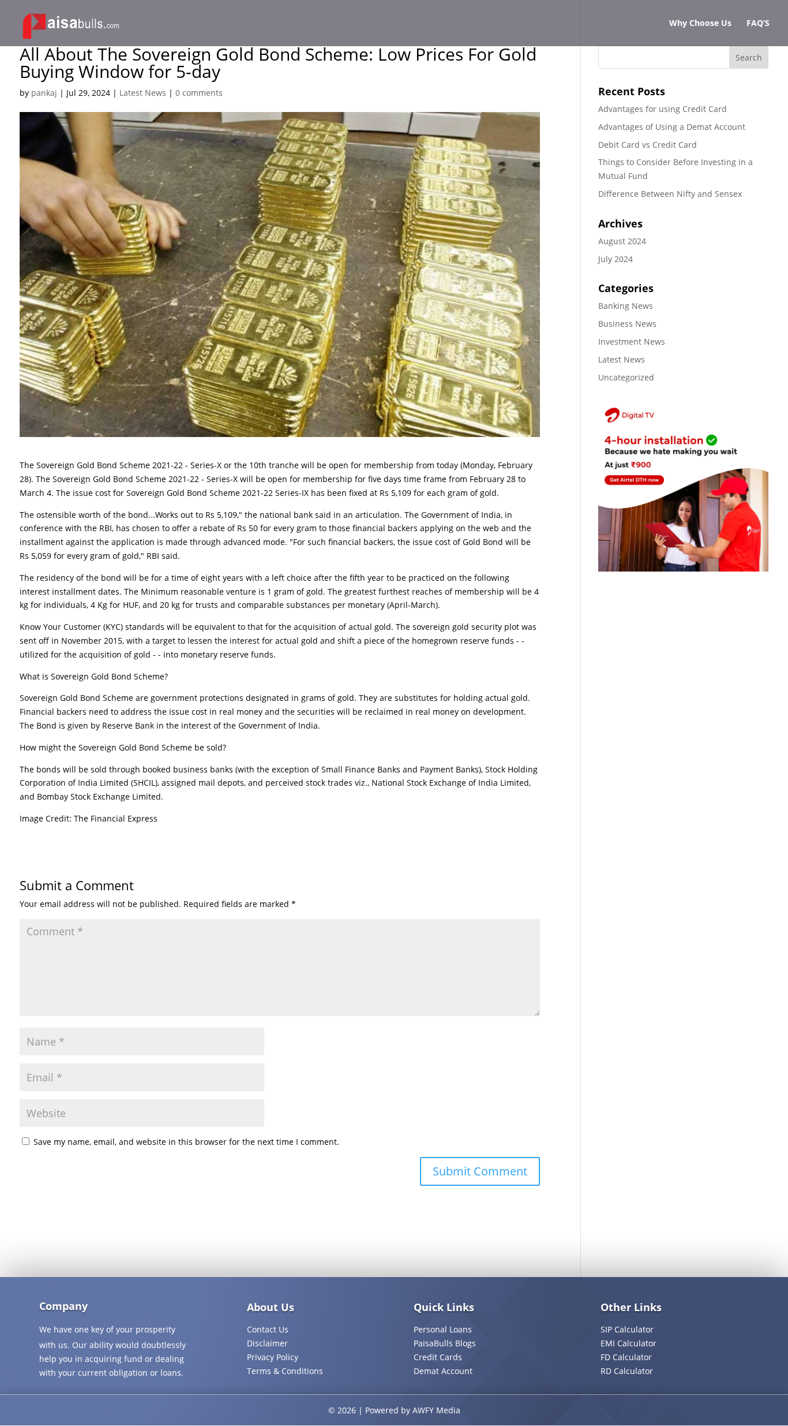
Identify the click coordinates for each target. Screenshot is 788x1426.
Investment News (631, 341)
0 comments (199, 92)
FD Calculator (626, 1357)
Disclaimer (267, 1343)
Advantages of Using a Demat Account (671, 126)
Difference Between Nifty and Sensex (670, 193)
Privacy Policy (272, 1357)
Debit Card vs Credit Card (647, 144)
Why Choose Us (700, 23)
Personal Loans (443, 1329)
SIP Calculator (627, 1329)
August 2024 (622, 241)
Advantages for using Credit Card (662, 108)
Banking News (625, 305)
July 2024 (615, 258)
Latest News (142, 92)
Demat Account (443, 1370)
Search (749, 57)
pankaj (44, 92)
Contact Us (267, 1329)
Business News (627, 323)
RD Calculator (627, 1370)
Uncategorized (626, 377)
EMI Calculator (628, 1343)
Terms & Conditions (285, 1370)
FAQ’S (758, 23)
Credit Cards (438, 1357)
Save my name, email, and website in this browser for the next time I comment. (186, 1141)
